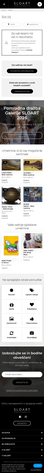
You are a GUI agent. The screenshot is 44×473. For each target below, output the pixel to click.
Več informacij (36, 469)
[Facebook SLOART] (20, 416)
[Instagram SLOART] (26, 416)
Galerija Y (22, 423)
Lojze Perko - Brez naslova (11, 165)
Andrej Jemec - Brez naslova (32, 194)
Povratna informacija (22, 71)
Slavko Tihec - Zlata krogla (11, 196)
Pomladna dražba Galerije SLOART (22, 135)
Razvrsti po (33, 24)
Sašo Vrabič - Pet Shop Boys (32, 240)
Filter (12, 24)
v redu (37, 465)
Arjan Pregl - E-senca (11, 245)
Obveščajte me (22, 91)
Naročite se (22, 382)
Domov (4, 10)
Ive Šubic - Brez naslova (32, 165)
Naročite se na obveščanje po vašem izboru (22, 390)
